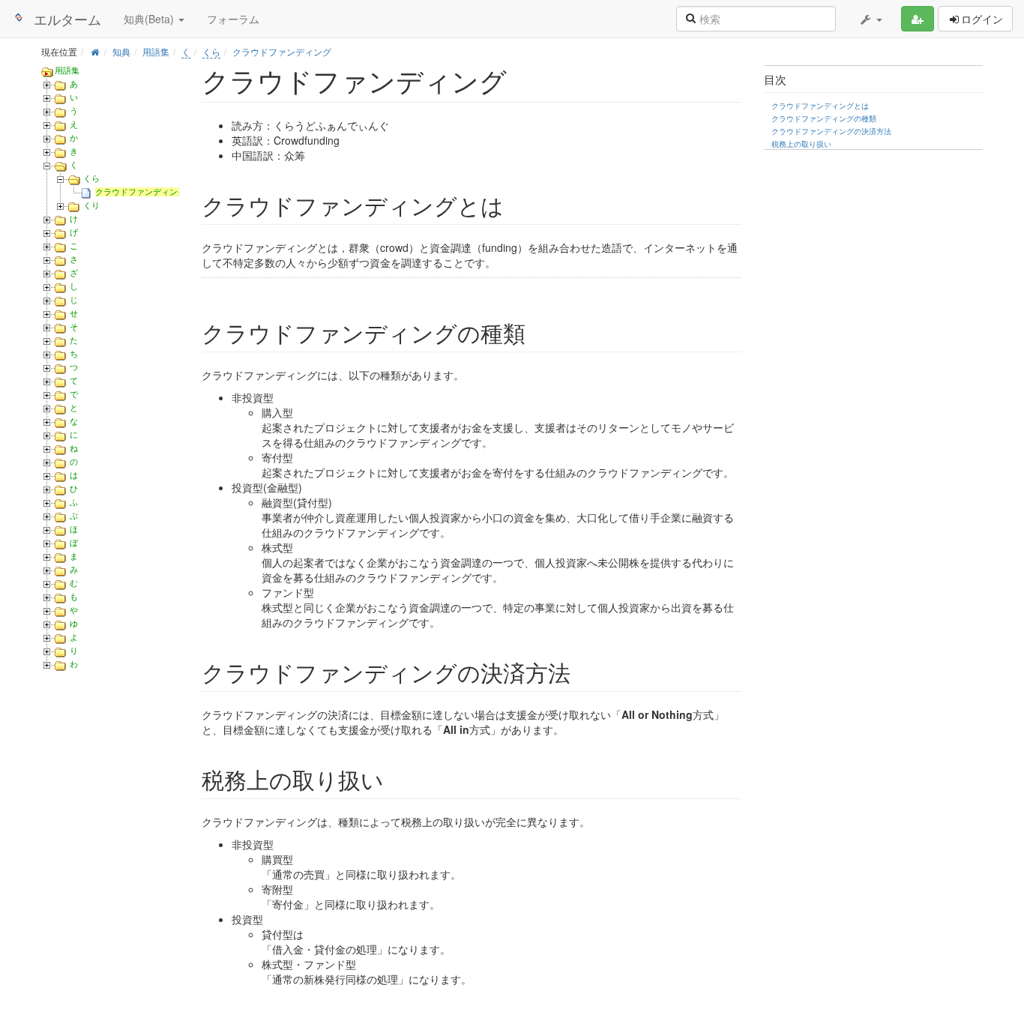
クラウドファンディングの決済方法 (831, 130)
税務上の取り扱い (801, 143)
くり (91, 205)
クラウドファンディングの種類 (823, 118)
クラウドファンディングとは (820, 105)
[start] (94, 51)
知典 (121, 51)
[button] (870, 18)
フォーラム (233, 18)
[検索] (690, 17)
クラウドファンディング (281, 51)
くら (211, 51)
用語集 (155, 51)
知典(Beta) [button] (150, 18)
